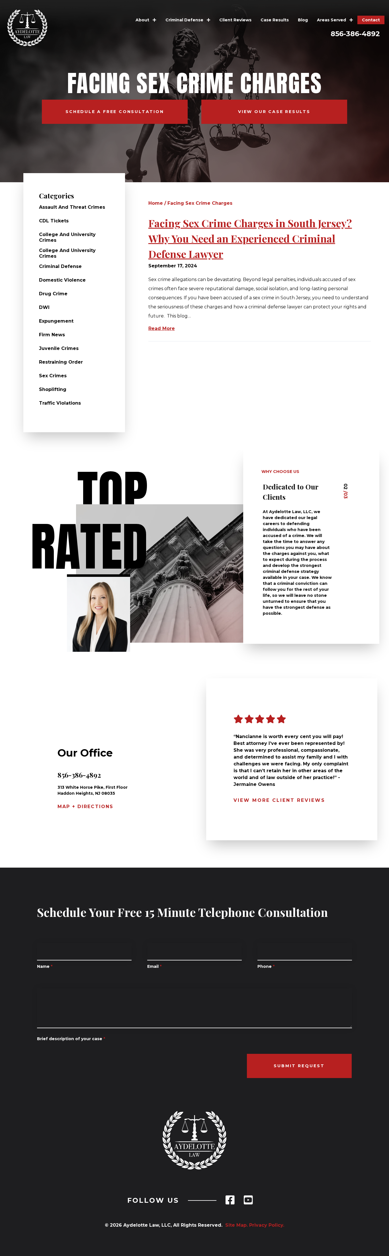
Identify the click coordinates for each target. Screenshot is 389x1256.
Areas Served (332, 19)
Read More (161, 328)
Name (44, 966)
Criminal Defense (184, 19)
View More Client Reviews (279, 800)
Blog (303, 19)
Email (154, 966)
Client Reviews (235, 19)
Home (155, 203)
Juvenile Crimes (59, 348)
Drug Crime (53, 293)
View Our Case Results (274, 111)
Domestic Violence (62, 280)
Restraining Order (61, 362)
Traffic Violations (60, 403)
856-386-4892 (355, 34)
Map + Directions (86, 806)
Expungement (56, 321)
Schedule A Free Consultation (114, 111)
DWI (44, 307)
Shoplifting (52, 389)
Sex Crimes (53, 375)
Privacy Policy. (266, 1225)
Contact (371, 19)
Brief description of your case (71, 1038)
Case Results (275, 19)
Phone (266, 966)
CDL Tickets (54, 221)
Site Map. (235, 1225)
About (143, 19)
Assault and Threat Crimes (72, 207)
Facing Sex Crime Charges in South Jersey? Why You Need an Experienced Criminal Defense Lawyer (250, 238)
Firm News (52, 334)
